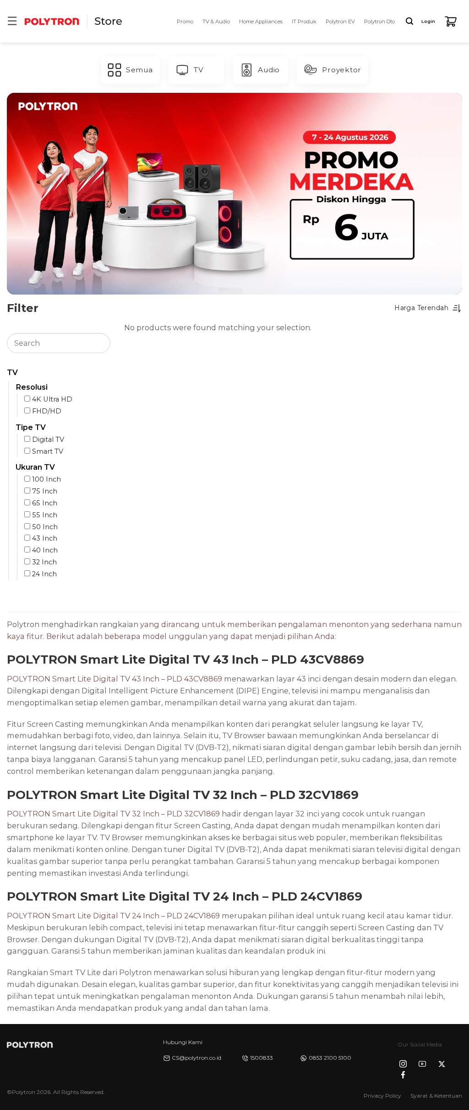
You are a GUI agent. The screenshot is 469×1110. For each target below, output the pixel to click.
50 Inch (45, 526)
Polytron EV (340, 21)
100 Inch (46, 479)
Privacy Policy (382, 1095)
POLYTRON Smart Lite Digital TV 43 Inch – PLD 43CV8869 (114, 678)
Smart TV (47, 451)
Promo (185, 21)
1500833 (261, 1057)
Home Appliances (261, 21)
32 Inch (44, 562)
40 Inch (45, 550)
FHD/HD (46, 411)
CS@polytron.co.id (196, 1057)
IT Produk (304, 21)
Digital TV (48, 439)
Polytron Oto (379, 21)
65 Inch (44, 503)
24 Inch (44, 574)
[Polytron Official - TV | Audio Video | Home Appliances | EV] (51, 21)
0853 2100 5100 (330, 1057)
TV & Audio (216, 21)
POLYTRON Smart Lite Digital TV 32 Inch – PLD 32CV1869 (113, 813)
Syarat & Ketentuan (436, 1095)
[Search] (409, 21)
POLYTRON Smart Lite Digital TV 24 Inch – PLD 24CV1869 (113, 915)
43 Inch (44, 538)
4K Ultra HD (52, 399)
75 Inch (44, 491)
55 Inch (44, 515)
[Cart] (450, 21)
